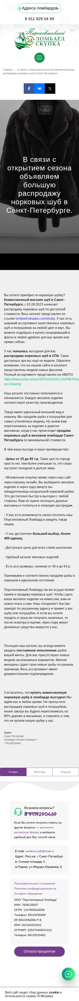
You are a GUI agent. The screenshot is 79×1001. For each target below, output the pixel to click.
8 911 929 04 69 (39, 19)
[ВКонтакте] (39, 88)
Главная (8, 69)
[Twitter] (50, 88)
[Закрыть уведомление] (76, 991)
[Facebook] (29, 88)
